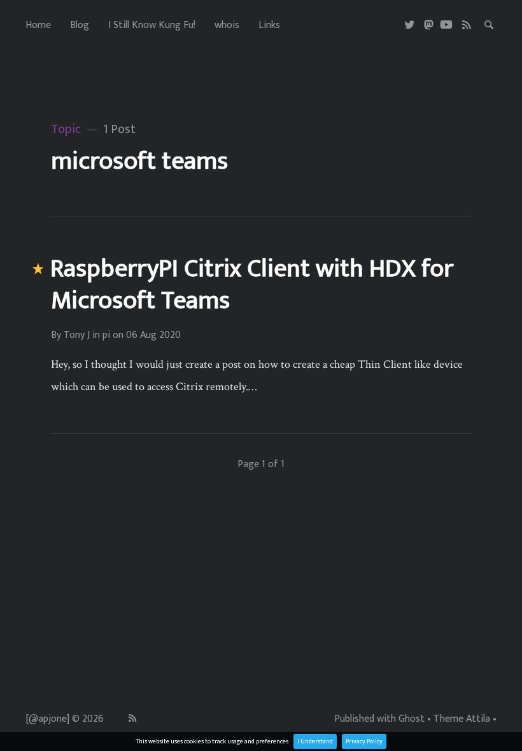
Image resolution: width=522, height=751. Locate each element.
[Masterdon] (429, 25)
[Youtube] (446, 25)
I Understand (315, 741)
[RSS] (467, 25)
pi (106, 335)
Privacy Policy (364, 741)
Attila (478, 719)
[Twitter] (410, 25)
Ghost (412, 719)
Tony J (77, 335)
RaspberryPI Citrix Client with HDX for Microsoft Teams (251, 284)
